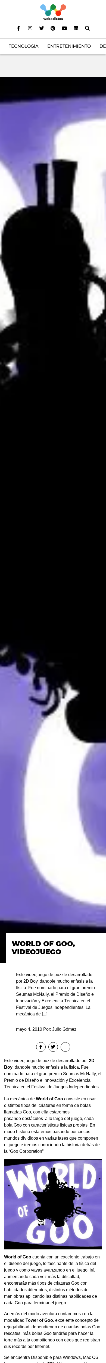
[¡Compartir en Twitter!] (53, 1047)
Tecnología (24, 46)
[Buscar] (87, 28)
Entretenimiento (69, 46)
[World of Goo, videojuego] (53, 519)
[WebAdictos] (53, 12)
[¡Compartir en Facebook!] (41, 1047)
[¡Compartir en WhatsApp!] (65, 1047)
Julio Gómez (64, 1029)
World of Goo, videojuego (43, 947)
